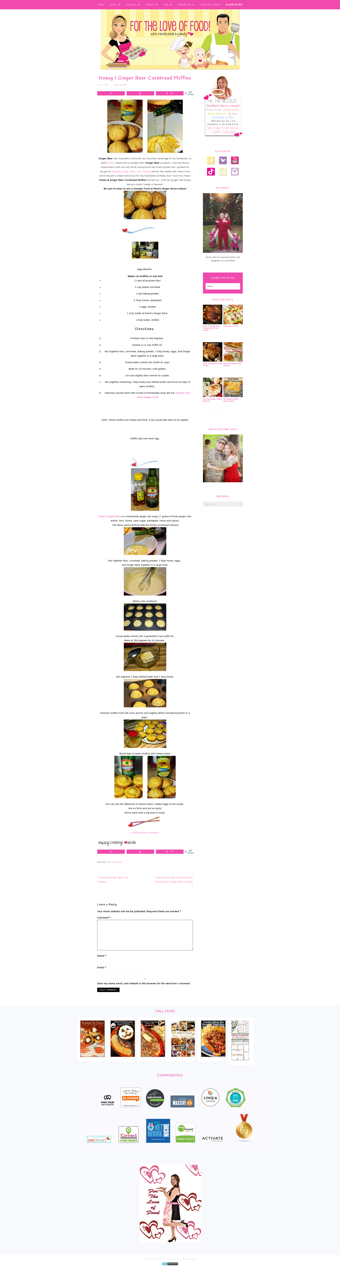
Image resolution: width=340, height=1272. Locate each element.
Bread (108, 862)
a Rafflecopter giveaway (145, 832)
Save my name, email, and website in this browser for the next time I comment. (143, 983)
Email (101, 967)
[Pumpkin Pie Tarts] (92, 1058)
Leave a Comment (120, 85)
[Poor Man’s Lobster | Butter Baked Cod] (212, 396)
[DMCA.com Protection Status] (170, 1267)
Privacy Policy (189, 1259)
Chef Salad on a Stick (230, 326)
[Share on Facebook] (111, 93)
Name (101, 955)
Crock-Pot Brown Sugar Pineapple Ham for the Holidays (211, 328)
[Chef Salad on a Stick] (233, 323)
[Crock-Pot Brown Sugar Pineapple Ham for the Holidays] (212, 323)
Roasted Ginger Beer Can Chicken (131, 171)
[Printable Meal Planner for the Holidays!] (240, 1062)
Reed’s (111, 162)
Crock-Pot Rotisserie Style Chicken (212, 365)
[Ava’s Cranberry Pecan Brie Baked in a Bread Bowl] (213, 1058)
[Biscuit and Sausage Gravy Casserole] (233, 361)
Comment (104, 917)
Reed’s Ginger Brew (109, 516)
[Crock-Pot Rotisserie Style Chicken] (212, 361)
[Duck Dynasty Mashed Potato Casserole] (233, 396)
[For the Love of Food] (170, 70)
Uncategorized (116, 862)
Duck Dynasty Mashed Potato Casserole (230, 400)
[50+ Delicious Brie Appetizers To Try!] (183, 1058)
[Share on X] (140, 93)
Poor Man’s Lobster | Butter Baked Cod (212, 400)
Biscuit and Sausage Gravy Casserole (232, 365)
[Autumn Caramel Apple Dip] (153, 1058)
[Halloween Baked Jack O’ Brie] (122, 1058)
